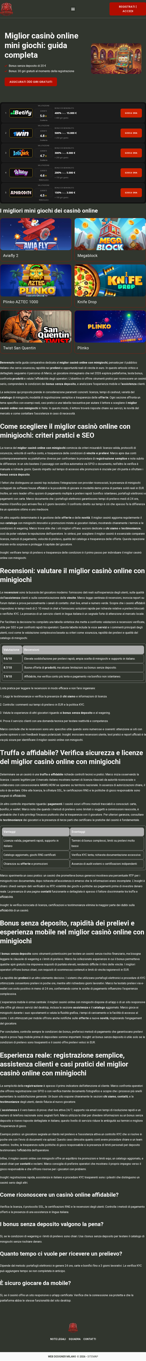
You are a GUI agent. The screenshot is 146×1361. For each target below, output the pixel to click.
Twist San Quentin (19, 348)
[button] (73, 9)
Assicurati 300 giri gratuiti (30, 82)
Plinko (83, 348)
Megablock (87, 255)
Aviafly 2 (10, 255)
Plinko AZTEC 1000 (20, 301)
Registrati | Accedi (128, 9)
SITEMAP (92, 1356)
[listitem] (73, 113)
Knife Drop (87, 301)
